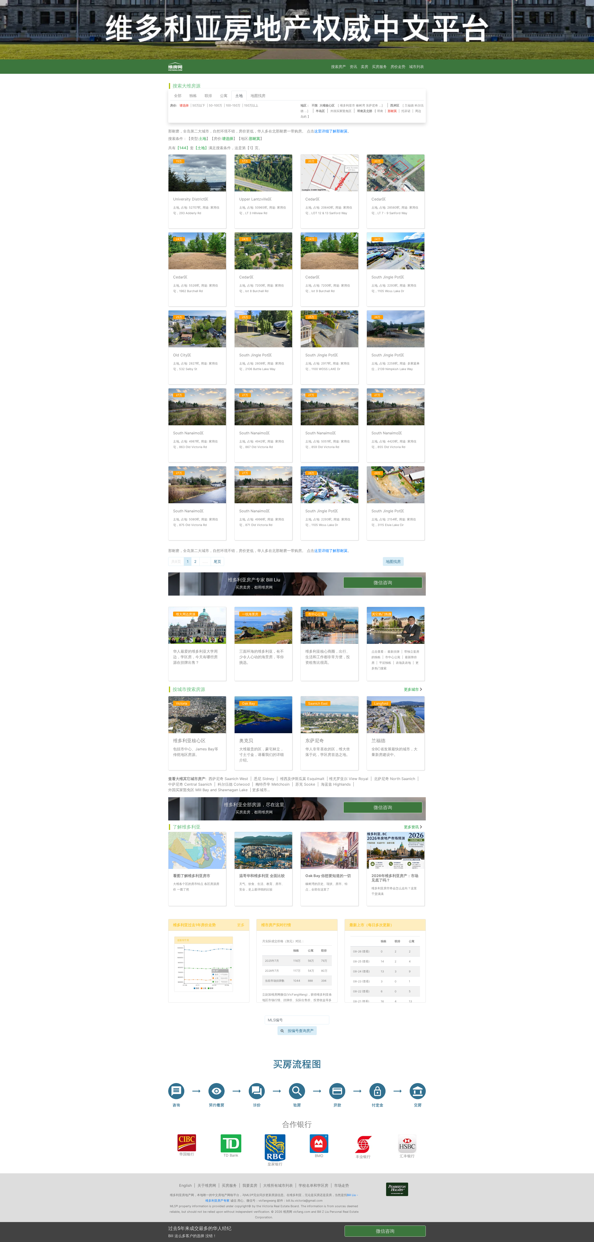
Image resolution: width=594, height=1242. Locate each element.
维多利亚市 (347, 105)
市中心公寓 (392, 657)
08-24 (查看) (361, 971)
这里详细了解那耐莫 (331, 131)
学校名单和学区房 (313, 1185)
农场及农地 (403, 663)
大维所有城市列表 (278, 1185)
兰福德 (409, 105)
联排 (208, 95)
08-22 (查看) (361, 991)
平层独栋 (385, 663)
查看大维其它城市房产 (186, 778)
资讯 (353, 66)
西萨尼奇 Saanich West (228, 778)
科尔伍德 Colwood (234, 784)
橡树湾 (360, 105)
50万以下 (198, 105)
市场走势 (341, 1185)
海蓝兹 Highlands (336, 784)
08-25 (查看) (361, 961)
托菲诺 (405, 111)
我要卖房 (249, 1185)
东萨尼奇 (372, 105)
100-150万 (233, 105)
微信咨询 (383, 582)
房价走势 (398, 66)
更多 (241, 925)
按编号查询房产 (301, 1030)
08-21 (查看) (361, 1001)
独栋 (193, 95)
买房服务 (379, 66)
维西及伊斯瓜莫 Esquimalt (302, 778)
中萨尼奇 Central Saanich (190, 784)
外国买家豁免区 (341, 111)
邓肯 (380, 111)
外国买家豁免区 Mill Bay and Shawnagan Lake (208, 789)
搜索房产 (338, 66)
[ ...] (361, 105)
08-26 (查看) (361, 951)
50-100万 (215, 105)
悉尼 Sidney (264, 778)
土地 (239, 95)
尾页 (217, 561)
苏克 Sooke (305, 784)
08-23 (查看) (361, 981)
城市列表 (416, 66)
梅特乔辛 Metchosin (272, 784)
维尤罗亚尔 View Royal (348, 778)
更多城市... (261, 789)
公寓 (223, 95)
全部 (177, 95)
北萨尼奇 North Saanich (394, 778)
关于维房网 (206, 1185)
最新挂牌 (393, 651)
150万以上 (251, 105)
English (185, 1185)
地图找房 (258, 95)
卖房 (364, 66)
